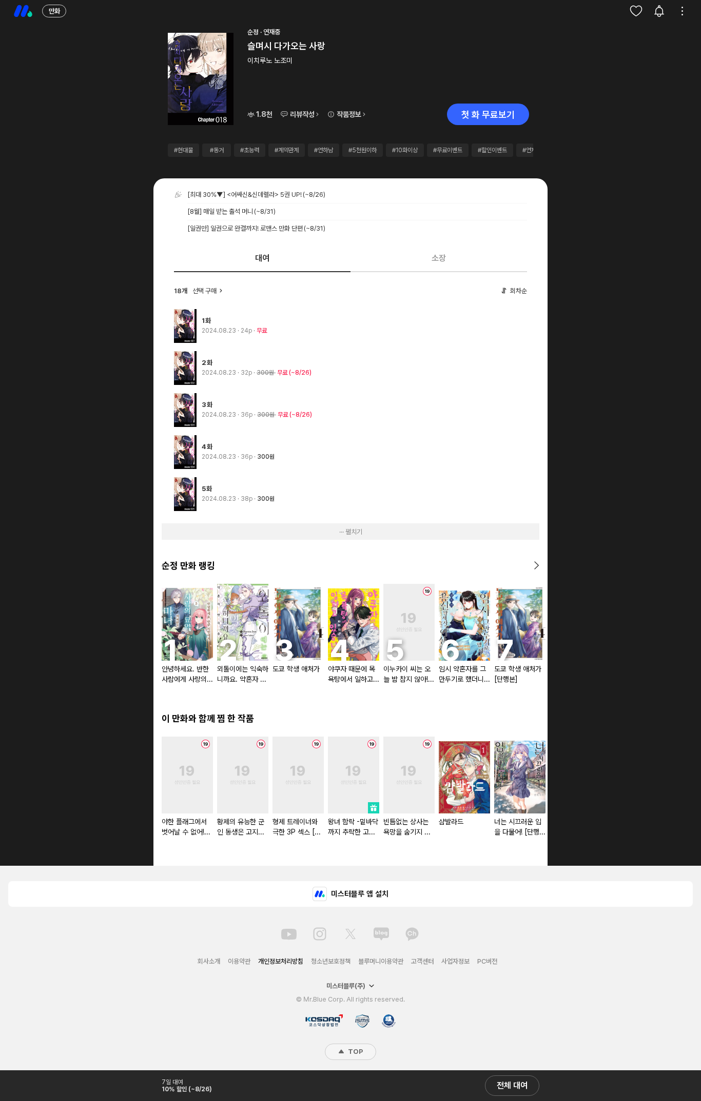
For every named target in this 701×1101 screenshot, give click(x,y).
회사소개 (209, 961)
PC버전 (487, 961)
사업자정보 (455, 961)
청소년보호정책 (330, 961)
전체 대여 (512, 1085)
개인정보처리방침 (280, 961)
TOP (354, 1051)
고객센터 (422, 961)
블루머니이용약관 (380, 961)
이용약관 (239, 961)
